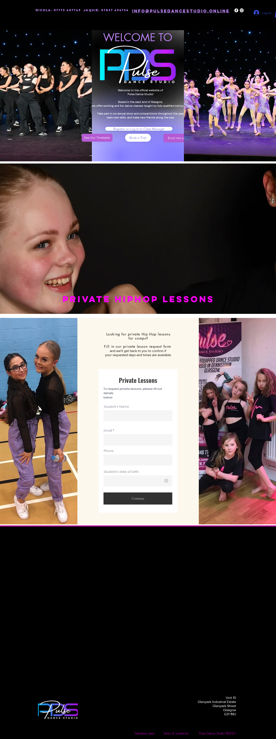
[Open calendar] (166, 481)
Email (108, 430)
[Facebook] (236, 10)
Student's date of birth (121, 471)
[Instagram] (242, 10)
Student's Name (116, 406)
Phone (109, 450)
